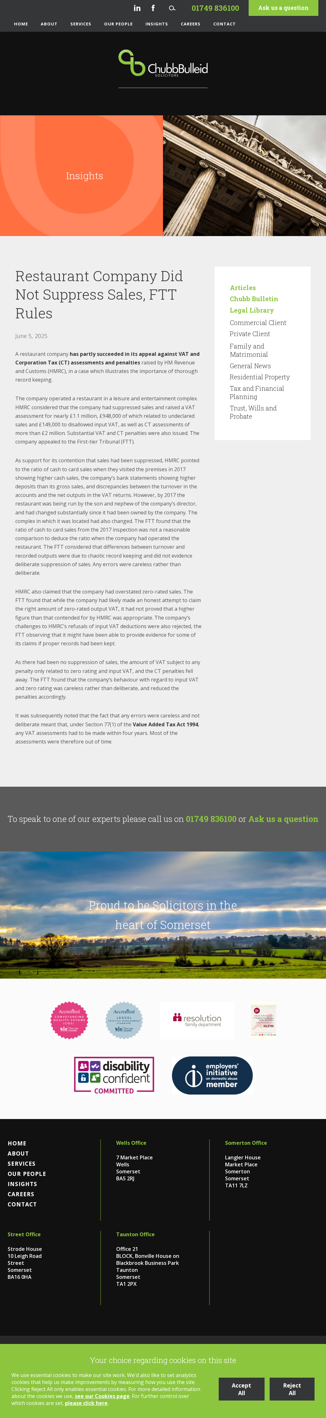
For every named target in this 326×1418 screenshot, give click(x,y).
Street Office (24, 1234)
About (49, 24)
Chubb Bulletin (254, 299)
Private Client (250, 333)
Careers (191, 24)
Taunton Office (135, 1234)
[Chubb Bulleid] (163, 69)
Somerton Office (246, 1142)
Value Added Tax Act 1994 (165, 724)
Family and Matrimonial (249, 350)
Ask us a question (283, 7)
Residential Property (260, 377)
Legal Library (252, 310)
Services (80, 24)
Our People (118, 24)
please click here (86, 1403)
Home (21, 24)
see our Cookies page (102, 1396)
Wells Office (131, 1142)
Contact (224, 24)
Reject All (292, 1389)
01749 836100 (211, 818)
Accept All (241, 1389)
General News (250, 366)
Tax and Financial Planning (257, 392)
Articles (243, 287)
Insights (156, 24)
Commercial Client (258, 322)
